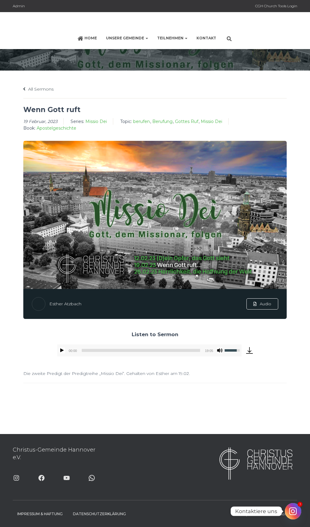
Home (90, 38)
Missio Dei (96, 121)
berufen (141, 121)
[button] (146, 38)
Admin (19, 6)
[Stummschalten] (220, 350)
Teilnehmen (170, 38)
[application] (149, 350)
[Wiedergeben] (62, 350)
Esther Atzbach (65, 304)
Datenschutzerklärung (99, 514)
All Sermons (40, 89)
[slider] (141, 350)
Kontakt (206, 38)
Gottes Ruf (186, 121)
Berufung (162, 121)
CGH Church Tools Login (276, 6)
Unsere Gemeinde (125, 38)
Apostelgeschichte (56, 128)
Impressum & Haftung (40, 514)
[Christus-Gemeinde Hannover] (155, 22)
